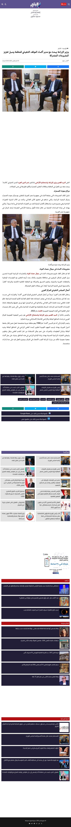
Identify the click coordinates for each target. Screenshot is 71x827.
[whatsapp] (13, 66)
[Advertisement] (35, 33)
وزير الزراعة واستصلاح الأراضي (46, 182)
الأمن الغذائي (60, 399)
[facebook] (58, 66)
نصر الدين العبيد (23, 182)
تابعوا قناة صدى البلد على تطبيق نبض (34, 419)
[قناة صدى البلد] (35, 4)
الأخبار (59, 48)
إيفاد (67, 399)
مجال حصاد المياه (33, 273)
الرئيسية (64, 48)
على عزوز (64, 60)
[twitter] (35, 66)
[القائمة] (69, 5)
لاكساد (40, 311)
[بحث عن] (2, 5)
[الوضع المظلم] (5, 5)
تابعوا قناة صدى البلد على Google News (34, 413)
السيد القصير (61, 182)
